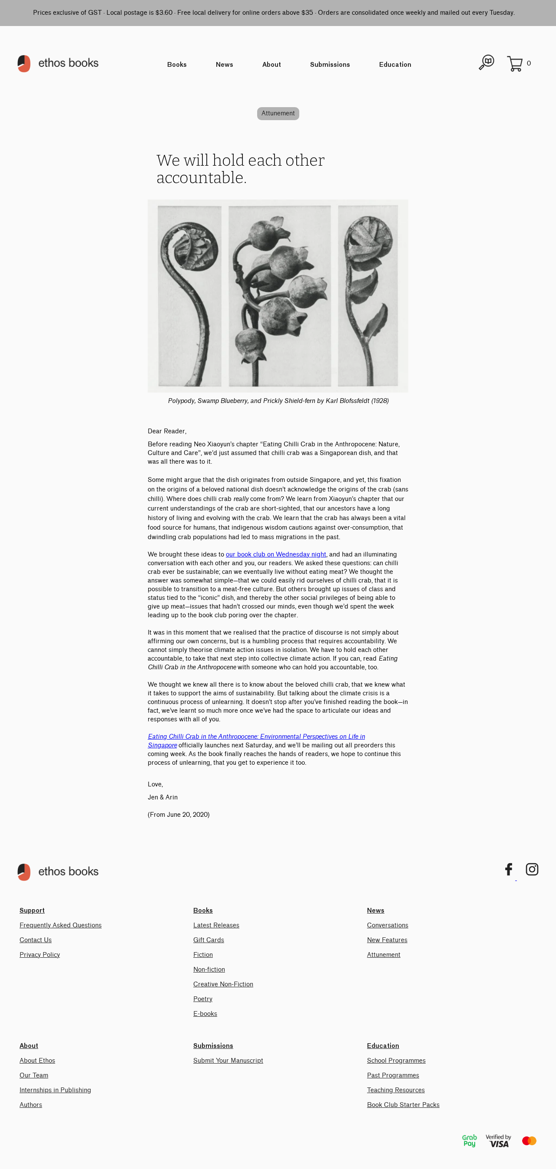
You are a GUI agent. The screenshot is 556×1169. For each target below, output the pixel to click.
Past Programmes (393, 1075)
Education (395, 65)
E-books (205, 1014)
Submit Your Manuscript (228, 1060)
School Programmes (396, 1060)
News (224, 65)
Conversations (387, 925)
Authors (31, 1105)
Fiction (203, 955)
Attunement (278, 113)
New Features (387, 940)
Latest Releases (216, 925)
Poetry (202, 999)
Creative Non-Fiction (223, 984)
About (271, 65)
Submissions (330, 65)
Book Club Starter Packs (403, 1105)
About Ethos (37, 1060)
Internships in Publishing (55, 1090)
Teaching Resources (396, 1090)
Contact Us (36, 940)
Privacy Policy (40, 955)
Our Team (34, 1075)
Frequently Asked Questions (61, 925)
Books (177, 65)
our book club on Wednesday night (276, 554)
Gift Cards (208, 940)
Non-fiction (209, 969)
